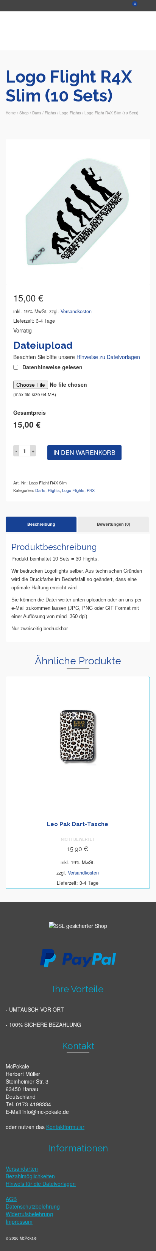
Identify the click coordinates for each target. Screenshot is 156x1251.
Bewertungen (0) (113, 524)
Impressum (19, 1221)
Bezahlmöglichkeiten (30, 1176)
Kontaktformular (65, 1127)
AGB (11, 1199)
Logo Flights (73, 490)
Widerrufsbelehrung (29, 1214)
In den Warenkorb (84, 452)
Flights (54, 490)
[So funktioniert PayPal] (78, 957)
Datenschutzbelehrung (33, 1206)
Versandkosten (76, 311)
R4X (91, 490)
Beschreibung (41, 524)
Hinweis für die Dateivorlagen (41, 1183)
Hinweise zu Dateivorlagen (108, 357)
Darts (40, 490)
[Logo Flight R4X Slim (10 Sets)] (78, 211)
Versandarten (22, 1168)
